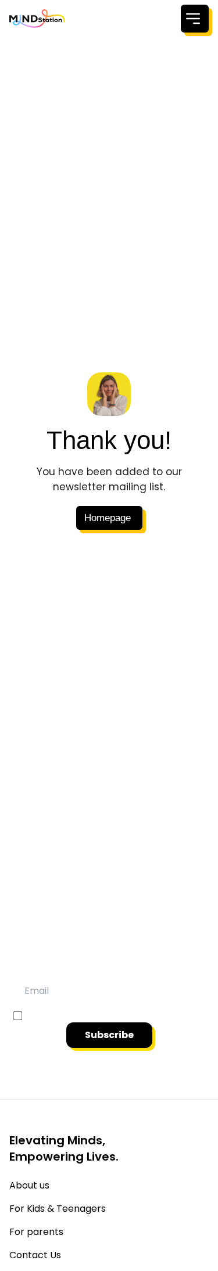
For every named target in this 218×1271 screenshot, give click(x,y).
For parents (36, 1231)
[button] (109, 518)
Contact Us (35, 1255)
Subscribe (109, 1035)
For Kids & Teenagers (57, 1208)
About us (29, 1185)
